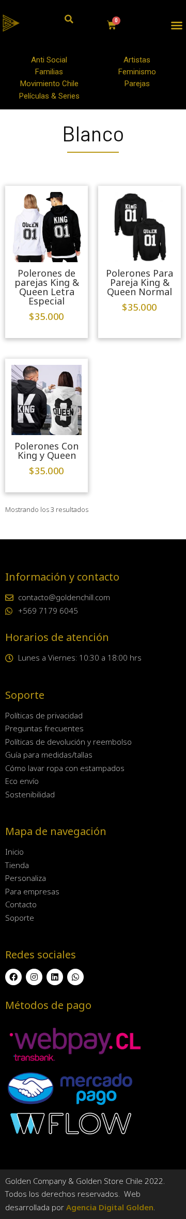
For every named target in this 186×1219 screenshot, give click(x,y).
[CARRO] (112, 25)
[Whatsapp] (75, 977)
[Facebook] (13, 977)
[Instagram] (34, 977)
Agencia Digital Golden (109, 1207)
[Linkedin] (55, 977)
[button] (176, 25)
